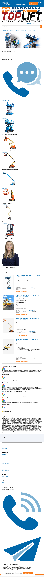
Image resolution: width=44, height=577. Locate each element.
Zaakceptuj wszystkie (28, 573)
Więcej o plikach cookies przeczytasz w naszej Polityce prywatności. (14, 570)
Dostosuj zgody (19, 573)
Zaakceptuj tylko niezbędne (9, 573)
